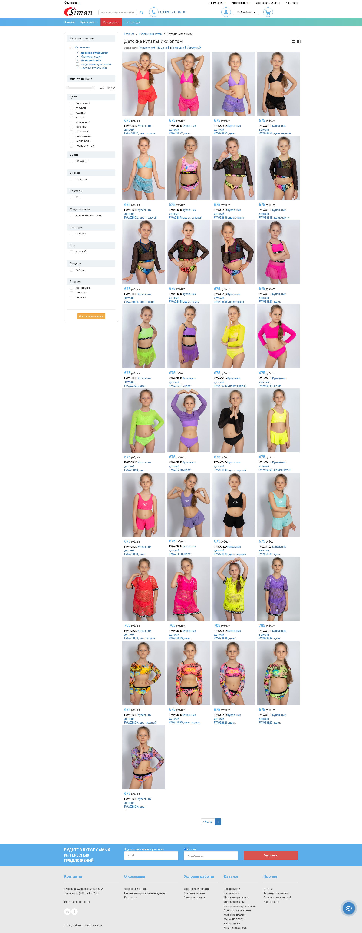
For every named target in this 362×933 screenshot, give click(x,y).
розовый (81, 126)
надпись (81, 292)
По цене (162, 47)
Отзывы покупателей (277, 897)
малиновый (83, 122)
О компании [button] (216, 2)
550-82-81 (88, 893)
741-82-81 (173, 12)
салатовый (82, 131)
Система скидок (194, 897)
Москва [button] (72, 2)
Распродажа (111, 22)
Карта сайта (271, 902)
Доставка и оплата (196, 889)
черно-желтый (85, 145)
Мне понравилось (235, 927)
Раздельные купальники (96, 64)
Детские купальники (94, 52)
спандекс (81, 179)
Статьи (268, 889)
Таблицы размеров (276, 893)
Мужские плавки (91, 56)
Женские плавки (91, 60)
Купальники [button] (88, 22)
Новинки (69, 22)
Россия (191, 849)
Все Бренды (132, 22)
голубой (81, 107)
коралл (80, 117)
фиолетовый (84, 136)
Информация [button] (240, 2)
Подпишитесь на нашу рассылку (144, 849)
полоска (81, 297)
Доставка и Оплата (268, 2)
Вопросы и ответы (136, 889)
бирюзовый (83, 103)
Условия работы (194, 893)
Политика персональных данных (145, 893)
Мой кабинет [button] (245, 12)
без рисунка (83, 287)
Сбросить (193, 47)
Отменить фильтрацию (91, 316)
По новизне (146, 47)
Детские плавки (234, 902)
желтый (81, 112)
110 (78, 197)
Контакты (292, 2)
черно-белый (84, 140)
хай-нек (80, 269)
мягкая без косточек (88, 215)
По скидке (177, 47)
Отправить (271, 855)
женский (81, 251)
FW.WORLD (82, 160)
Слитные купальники (94, 67)
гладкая (81, 233)
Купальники (82, 47)
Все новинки (232, 889)
